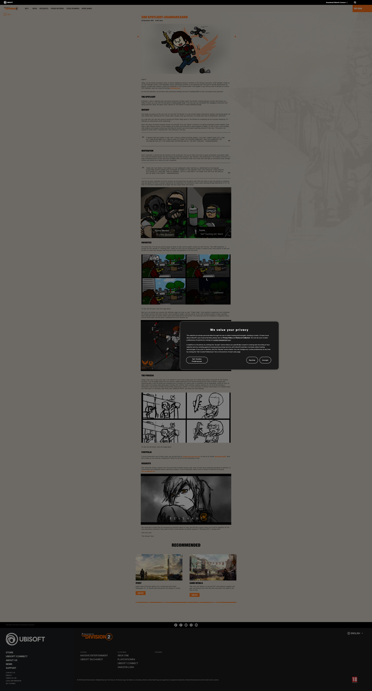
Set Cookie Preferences (197, 360)
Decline (252, 360)
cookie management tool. (222, 340)
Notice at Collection (243, 338)
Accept (265, 360)
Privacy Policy (228, 338)
